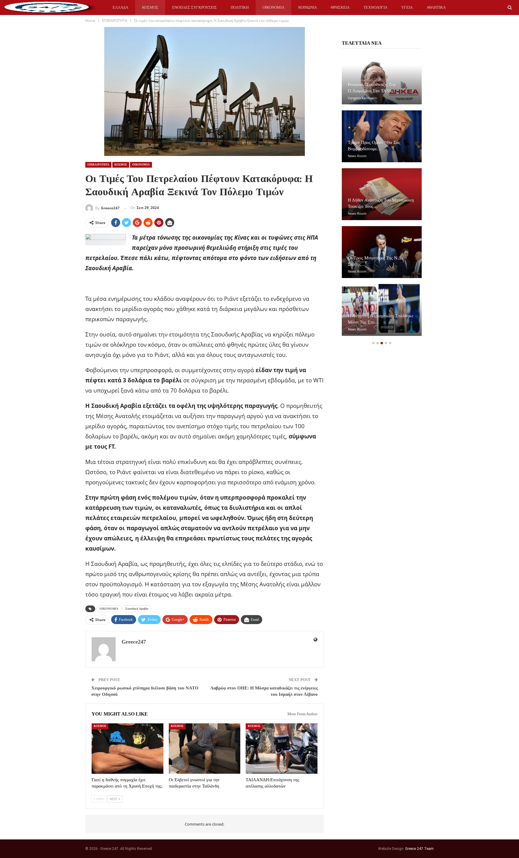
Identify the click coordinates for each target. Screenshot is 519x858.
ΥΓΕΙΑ (407, 7)
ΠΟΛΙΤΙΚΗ (240, 7)
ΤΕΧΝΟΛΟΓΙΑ (375, 7)
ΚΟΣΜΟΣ (150, 7)
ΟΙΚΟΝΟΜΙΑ (273, 7)
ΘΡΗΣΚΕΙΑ (340, 7)
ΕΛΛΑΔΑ (120, 7)
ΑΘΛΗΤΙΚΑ (436, 7)
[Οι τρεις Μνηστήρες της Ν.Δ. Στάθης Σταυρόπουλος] (382, 252)
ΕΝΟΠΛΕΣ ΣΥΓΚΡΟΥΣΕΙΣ (194, 7)
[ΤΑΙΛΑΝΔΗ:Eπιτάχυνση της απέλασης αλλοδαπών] (281, 748)
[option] (382, 197)
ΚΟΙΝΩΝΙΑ (307, 7)
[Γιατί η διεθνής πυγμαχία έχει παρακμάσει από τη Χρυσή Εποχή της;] (127, 748)
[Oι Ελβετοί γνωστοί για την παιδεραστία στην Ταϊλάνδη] (205, 748)
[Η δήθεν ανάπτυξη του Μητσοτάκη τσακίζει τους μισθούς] (382, 194)
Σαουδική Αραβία (136, 608)
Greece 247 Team (419, 849)
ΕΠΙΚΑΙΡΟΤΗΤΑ (98, 164)
